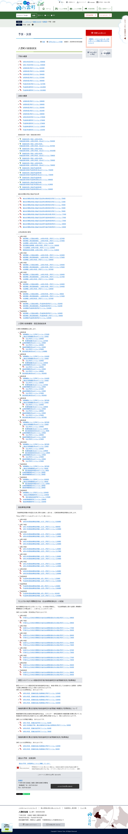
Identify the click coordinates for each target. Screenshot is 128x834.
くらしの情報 (62, 8)
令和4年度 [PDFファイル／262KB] (33, 107)
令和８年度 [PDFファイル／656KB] (34, 61)
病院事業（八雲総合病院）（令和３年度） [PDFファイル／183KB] (44, 274)
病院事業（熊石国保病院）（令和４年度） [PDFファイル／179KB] (44, 267)
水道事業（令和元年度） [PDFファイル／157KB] (38, 298)
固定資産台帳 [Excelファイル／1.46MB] (34, 351)
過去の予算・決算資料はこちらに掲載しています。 (35, 763)
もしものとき (104, 15)
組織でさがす (37, 22)
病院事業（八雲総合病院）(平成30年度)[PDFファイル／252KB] (42, 303)
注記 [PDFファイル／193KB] (35, 345)
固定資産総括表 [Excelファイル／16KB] (37, 453)
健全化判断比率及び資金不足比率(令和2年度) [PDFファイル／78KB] (44, 211)
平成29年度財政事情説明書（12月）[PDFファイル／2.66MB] (42, 588)
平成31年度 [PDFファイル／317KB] (34, 84)
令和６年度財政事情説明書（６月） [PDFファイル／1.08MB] (42, 534)
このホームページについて (28, 808)
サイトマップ (82, 2)
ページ (48, 15)
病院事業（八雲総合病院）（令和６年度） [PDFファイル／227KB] (44, 238)
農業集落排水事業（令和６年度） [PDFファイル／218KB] (41, 250)
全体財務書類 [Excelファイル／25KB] (34, 343)
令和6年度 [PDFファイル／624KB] (33, 68)
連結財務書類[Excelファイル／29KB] (33, 487)
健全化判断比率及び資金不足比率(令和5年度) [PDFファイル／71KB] (44, 201)
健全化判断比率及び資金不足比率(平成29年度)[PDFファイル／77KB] (44, 220)
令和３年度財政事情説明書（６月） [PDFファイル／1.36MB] (42, 556)
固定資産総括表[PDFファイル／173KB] (38, 497)
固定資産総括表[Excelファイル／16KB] (37, 483)
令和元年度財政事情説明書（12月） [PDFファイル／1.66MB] (42, 573)
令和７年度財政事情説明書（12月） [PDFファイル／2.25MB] (42, 529)
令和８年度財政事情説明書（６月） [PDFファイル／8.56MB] (42, 521)
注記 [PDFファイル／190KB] (35, 367)
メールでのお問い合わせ (65, 786)
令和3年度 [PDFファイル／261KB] (33, 110)
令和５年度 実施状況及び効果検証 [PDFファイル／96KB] (41, 749)
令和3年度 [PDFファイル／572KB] (33, 77)
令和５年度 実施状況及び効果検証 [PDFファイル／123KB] (41, 693)
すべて (41, 15)
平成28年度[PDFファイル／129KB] (34, 126)
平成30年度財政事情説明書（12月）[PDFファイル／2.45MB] (42, 581)
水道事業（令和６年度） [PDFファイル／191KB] (38, 243)
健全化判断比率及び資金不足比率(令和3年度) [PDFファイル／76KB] (44, 208)
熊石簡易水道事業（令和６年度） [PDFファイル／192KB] (41, 245)
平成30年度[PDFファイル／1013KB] (34, 87)
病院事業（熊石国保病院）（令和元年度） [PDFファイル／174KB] (44, 296)
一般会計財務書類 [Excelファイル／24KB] (35, 336)
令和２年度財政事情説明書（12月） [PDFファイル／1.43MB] (42, 566)
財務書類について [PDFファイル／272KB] (36, 334)
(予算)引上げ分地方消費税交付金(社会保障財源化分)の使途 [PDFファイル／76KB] (48, 660)
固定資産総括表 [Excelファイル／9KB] (37, 431)
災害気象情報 (89, 15)
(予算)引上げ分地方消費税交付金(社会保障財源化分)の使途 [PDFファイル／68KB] (48, 617)
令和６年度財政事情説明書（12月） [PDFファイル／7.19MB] (42, 536)
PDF (54, 15)
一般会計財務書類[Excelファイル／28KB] (35, 481)
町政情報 (91, 8)
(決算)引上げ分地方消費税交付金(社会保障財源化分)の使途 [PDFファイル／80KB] (48, 635)
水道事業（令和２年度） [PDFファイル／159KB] (38, 289)
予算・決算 (26, 24)
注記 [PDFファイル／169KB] (35, 371)
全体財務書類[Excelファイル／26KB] (33, 472)
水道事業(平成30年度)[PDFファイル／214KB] (37, 308)
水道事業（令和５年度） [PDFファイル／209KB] (38, 259)
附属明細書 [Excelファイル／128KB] (36, 429)
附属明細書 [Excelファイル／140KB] (36, 363)
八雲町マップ (106, 8)
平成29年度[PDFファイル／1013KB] (34, 90)
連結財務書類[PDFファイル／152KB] (34, 501)
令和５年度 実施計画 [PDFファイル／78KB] (37, 731)
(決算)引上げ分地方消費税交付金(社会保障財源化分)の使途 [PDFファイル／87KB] (48, 650)
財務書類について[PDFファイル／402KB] (36, 479)
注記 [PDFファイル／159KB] (35, 338)
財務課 (45, 22)
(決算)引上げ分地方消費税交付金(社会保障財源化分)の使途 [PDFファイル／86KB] (48, 665)
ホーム (48, 8)
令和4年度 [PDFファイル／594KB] (33, 74)
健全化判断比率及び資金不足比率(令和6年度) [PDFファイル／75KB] (44, 198)
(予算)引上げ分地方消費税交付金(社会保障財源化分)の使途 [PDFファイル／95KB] (48, 630)
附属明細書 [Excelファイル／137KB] (36, 341)
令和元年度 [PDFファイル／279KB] (34, 117)
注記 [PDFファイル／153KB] (35, 360)
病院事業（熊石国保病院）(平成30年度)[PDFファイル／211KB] (42, 306)
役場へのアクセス (31, 824)
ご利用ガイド (71, 2)
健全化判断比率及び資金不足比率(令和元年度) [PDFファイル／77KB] (44, 214)
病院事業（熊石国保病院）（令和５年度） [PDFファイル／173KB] (44, 257)
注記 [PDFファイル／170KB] (35, 349)
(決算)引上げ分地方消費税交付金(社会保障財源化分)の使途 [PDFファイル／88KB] (48, 672)
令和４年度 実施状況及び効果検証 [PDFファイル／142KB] (41, 696)
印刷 (43, 42)
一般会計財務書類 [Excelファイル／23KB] (35, 402)
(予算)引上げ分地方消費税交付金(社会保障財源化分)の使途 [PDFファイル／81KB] (48, 667)
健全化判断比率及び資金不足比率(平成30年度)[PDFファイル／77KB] (44, 217)
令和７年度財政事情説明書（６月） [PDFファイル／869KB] (41, 526)
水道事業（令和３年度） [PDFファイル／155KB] (38, 279)
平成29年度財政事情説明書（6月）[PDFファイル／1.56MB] (41, 586)
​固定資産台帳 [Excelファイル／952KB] (34, 373)
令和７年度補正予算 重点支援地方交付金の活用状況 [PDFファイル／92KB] (47, 725)
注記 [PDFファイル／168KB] (35, 411)
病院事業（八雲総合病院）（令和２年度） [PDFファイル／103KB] (44, 284)
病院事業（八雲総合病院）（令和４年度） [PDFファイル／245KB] (44, 265)
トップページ (27, 22)
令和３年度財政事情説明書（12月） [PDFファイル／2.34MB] (42, 558)
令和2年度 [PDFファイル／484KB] (33, 80)
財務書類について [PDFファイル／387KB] (36, 400)
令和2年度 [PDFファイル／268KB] (33, 114)
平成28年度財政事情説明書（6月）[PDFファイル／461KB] (41, 593)
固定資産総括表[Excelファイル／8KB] (37, 470)
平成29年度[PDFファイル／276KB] (34, 123)
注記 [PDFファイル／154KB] (35, 404)
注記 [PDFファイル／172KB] (35, 393)
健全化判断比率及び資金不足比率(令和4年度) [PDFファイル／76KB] (44, 205)
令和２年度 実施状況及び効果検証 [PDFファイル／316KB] (41, 703)
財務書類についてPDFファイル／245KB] (36, 492)
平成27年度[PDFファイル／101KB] (34, 129)
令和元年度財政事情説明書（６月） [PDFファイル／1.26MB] (42, 571)
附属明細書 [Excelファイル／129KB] (36, 451)
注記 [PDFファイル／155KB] (35, 426)
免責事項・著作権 (70, 808)
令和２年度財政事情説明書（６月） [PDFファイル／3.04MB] (42, 563)
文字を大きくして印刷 (56, 42)
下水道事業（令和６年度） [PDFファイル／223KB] (39, 247)
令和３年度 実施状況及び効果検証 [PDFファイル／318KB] (41, 699)
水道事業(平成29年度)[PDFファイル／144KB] (37, 318)
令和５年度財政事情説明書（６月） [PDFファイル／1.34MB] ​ (42, 541)
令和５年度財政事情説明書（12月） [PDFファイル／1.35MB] (42, 544)
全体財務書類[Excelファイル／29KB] (33, 485)
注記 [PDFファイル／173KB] (35, 439)
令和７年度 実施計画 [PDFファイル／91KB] (37, 723)
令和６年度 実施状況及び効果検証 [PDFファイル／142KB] (41, 746)
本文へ (62, 2)
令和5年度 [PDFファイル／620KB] (33, 71)
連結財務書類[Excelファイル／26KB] (33, 474)
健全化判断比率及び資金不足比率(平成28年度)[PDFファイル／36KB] (44, 224)
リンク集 (83, 808)
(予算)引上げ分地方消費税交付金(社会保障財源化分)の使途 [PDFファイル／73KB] (48, 637)
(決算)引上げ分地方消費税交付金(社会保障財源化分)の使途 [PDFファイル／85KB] (48, 642)
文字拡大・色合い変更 (104, 2)
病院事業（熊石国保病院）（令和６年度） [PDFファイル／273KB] (44, 241)
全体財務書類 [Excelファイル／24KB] (34, 365)
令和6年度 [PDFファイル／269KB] (33, 101)
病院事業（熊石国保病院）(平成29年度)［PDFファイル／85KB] (43, 315)
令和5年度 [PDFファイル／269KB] (33, 104)
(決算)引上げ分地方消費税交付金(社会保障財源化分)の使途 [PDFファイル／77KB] (48, 628)
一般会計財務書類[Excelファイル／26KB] (35, 468)
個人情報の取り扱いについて (51, 808)
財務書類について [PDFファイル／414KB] (36, 356)
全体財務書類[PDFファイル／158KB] (34, 499)
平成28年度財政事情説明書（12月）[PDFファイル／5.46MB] (42, 595)
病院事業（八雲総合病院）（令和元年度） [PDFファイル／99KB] (43, 294)
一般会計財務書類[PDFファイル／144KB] (36, 495)
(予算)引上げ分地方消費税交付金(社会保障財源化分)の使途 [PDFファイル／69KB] (48, 623)
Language (92, 2)
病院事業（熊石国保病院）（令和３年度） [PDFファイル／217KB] (44, 277)
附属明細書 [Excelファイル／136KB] (36, 407)
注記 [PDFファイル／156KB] (35, 382)
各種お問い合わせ (54, 824)
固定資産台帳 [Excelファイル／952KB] (34, 395)
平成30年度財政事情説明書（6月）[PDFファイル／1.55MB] (41, 578)
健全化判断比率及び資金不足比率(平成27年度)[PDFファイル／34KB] (44, 227)
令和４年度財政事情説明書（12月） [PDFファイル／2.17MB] (42, 551)
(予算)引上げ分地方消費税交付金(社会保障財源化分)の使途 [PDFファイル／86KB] (48, 674)
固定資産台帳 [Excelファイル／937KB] (34, 417)
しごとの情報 (77, 8)
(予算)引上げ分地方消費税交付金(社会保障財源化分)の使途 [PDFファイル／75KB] (48, 645)
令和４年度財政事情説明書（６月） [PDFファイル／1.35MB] (42, 549)
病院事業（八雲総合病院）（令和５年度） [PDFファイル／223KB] (44, 255)
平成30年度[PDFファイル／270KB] (34, 120)
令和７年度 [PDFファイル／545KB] (34, 65)
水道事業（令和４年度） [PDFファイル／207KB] (38, 269)
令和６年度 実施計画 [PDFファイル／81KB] (37, 728)
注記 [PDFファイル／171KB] (35, 389)
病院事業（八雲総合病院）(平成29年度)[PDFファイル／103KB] (42, 313)
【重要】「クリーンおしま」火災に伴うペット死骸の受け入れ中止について (98, 41)
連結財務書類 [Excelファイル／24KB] (34, 347)
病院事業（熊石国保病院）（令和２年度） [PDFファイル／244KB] (44, 286)
